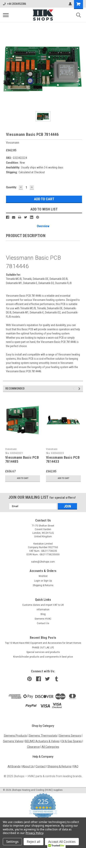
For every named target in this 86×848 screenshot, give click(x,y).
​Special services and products (43, 652)
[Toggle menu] (6, 15)
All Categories (50, 746)
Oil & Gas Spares (71, 741)
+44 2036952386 (16, 3)
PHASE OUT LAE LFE (43, 647)
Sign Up (48, 580)
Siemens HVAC (43, 618)
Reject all (33, 841)
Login (37, 580)
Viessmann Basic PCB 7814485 (22, 459)
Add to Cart (22, 478)
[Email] (13, 217)
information (43, 609)
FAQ (75, 766)
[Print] (19, 217)
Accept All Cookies (62, 841)
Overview (43, 226)
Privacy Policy (34, 833)
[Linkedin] (31, 217)
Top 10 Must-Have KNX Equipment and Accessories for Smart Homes (43, 643)
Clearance (33, 746)
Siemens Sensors (70, 735)
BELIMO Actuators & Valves (42, 741)
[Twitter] (25, 217)
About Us (28, 766)
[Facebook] (7, 217)
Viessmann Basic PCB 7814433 (63, 459)
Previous (74, 388)
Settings (12, 841)
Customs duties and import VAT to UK (43, 605)
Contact (41, 766)
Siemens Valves (13, 741)
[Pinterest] (37, 217)
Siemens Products (15, 735)
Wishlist (43, 576)
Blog (43, 614)
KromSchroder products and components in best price (43, 656)
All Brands (14, 766)
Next (79, 388)
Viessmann (11, 449)
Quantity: (11, 187)
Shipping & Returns (43, 585)
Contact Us (43, 623)
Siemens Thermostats (43, 735)
